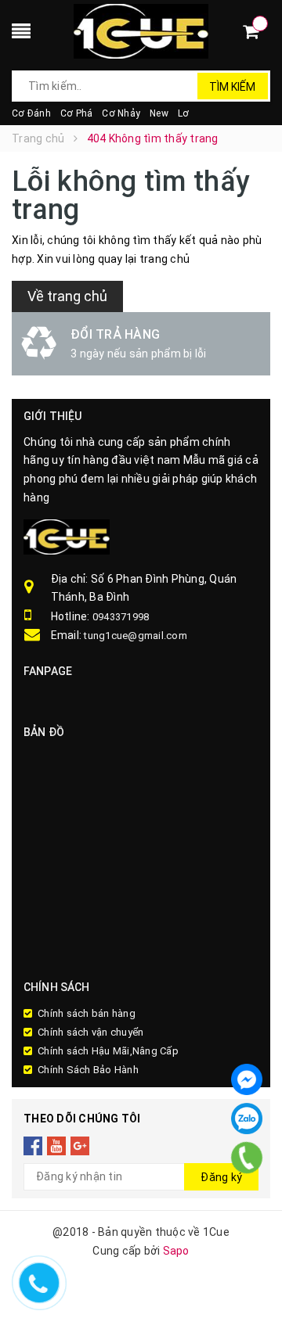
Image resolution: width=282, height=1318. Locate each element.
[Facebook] (246, 1079)
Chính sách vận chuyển (90, 1032)
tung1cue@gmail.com (135, 635)
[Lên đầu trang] (250, 1182)
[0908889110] (247, 1157)
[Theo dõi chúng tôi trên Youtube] (57, 1145)
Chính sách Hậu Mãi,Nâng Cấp (108, 1051)
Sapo (176, 1250)
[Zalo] (246, 1118)
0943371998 (121, 617)
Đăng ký (221, 1177)
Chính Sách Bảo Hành (88, 1070)
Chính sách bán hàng (87, 1013)
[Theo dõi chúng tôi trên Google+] (80, 1145)
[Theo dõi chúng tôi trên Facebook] (33, 1145)
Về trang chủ (67, 296)
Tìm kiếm (232, 87)
